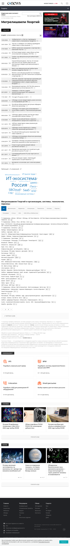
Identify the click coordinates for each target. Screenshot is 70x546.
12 (31, 222)
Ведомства (21, 208)
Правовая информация (12, 532)
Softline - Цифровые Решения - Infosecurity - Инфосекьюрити (19, 300)
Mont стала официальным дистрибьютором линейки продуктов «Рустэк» (25, 69)
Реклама (37, 508)
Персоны (57, 208)
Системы (49, 208)
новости (9, 325)
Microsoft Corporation (7, 257)
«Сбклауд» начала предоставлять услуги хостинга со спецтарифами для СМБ (26, 100)
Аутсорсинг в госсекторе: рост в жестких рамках (26, 162)
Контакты (38, 513)
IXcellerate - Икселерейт (8, 274)
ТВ (20, 515)
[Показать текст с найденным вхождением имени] (22, 35)
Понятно (63, 542)
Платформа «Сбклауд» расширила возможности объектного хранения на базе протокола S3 (26, 141)
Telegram (48, 515)
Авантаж (3, 293)
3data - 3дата (5, 283)
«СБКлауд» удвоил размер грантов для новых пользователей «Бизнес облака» (25, 115)
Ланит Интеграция (7, 291)
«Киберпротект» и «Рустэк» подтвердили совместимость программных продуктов (24, 40)
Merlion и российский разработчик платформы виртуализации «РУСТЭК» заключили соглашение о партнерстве (26, 74)
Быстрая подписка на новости (15, 523)
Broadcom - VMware (7, 242)
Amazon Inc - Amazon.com (8, 245)
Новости (5, 506)
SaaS (26, 190)
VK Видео (48, 510)
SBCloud (14, 190)
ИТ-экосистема (21, 178)
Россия (19, 185)
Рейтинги (6, 510)
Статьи (14, 213)
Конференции (23, 506)
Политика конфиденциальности (15, 528)
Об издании (38, 506)
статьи (32, 325)
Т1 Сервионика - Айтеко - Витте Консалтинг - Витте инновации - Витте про (23, 287)
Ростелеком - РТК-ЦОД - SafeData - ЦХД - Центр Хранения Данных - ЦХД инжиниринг (26, 295)
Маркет (21, 510)
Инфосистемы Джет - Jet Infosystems (12, 249)
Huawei (3, 259)
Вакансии (38, 510)
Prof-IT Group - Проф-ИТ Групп (10, 276)
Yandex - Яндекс (6, 255)
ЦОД (33, 190)
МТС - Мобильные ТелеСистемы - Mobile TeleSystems (17, 261)
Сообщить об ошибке (12, 530)
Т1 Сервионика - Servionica (9, 228)
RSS (7, 526)
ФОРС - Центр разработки (9, 278)
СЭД (10, 192)
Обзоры (5, 513)
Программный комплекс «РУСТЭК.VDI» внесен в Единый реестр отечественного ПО (26, 87)
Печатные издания (24, 517)
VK (46, 508)
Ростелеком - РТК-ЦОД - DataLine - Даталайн (14, 251)
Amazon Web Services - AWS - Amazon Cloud (14, 264)
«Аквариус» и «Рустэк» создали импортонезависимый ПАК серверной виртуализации (23, 92)
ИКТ (4, 208)
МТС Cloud (33, 188)
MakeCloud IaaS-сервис (24, 181)
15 (11, 219)
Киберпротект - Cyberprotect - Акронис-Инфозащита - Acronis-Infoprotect (23, 289)
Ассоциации (30, 208)
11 (22, 225)
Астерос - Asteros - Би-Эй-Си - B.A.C (11, 298)
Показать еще (35, 437)
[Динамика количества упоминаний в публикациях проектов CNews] (40, 35)
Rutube (48, 513)
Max (47, 506)
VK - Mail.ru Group (6, 266)
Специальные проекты (26, 508)
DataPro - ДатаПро (6, 304)
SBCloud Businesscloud (12, 175)
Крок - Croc (4, 247)
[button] (61, 3)
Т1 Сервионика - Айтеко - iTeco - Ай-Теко (13, 222)
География (6, 213)
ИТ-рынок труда (28, 174)
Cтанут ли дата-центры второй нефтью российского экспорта (23, 145)
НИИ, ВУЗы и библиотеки (31, 213)
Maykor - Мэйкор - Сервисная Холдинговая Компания (17, 236)
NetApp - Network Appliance (9, 230)
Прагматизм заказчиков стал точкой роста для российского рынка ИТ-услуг (25, 150)
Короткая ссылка (10, 316)
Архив (5, 515)
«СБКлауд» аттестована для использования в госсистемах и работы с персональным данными (26, 109)
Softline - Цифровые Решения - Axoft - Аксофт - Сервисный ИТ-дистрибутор (23, 272)
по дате (3, 35)
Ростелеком (4, 253)
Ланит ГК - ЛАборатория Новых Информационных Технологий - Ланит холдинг (24, 234)
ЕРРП (33, 183)
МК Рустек (12, 181)
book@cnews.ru (27, 338)
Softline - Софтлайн (7, 232)
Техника (21, 513)
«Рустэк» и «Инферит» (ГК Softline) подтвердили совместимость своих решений (26, 44)
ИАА (20, 213)
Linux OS (17, 192)
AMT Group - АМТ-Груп (8, 285)
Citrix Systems (5, 268)
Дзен (47, 517)
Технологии (40, 208)
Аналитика (6, 508)
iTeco (33, 186)
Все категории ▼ (34, 16)
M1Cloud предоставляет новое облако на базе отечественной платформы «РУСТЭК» (25, 53)
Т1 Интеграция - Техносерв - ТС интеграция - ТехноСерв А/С (19, 240)
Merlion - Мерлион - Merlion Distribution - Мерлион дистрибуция (20, 270)
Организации (12, 208)
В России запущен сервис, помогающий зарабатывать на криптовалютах (24, 158)
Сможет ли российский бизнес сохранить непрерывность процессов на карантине (24, 119)
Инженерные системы (24, 194)
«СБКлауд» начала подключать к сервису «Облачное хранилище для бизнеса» (24, 128)
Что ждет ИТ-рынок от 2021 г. (20, 97)
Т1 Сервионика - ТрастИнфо (9, 238)
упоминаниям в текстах (14, 35)
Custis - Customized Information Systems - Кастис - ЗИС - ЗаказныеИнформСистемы (25, 302)
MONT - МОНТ (5, 281)
